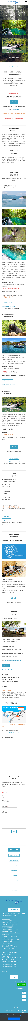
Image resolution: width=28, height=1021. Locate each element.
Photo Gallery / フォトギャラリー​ (11, 933)
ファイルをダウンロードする (12, 732)
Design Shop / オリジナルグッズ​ (10, 929)
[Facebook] (15, 66)
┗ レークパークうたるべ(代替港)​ (11, 940)
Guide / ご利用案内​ (7, 927)
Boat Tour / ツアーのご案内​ (9, 924)
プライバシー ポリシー (20, 1007)
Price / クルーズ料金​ (7, 926)
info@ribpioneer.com (13, 961)
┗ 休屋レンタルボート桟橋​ (9, 936)
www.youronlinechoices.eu (10, 1017)
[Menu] (26, 2)
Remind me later (23, 1015)
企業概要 (4, 971)
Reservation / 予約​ (7, 920)
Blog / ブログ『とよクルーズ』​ (10, 946)
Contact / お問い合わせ (8, 945)
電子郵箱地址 (6, 801)
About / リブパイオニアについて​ (11, 922)
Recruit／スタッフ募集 (8, 948)
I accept (14, 1018)
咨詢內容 (5, 812)
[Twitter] (12, 66)
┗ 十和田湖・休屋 (7, 941)
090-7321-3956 (16, 109)
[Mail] (18, 66)
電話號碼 (5, 806)
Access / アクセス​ (7, 934)
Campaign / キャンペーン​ (9, 931)
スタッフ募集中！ (21, 988)
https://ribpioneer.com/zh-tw (13, 660)
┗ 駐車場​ (4, 938)
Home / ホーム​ (6, 919)
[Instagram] (9, 66)
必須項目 (4, 792)
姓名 (3, 795)
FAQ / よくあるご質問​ (8, 943)
